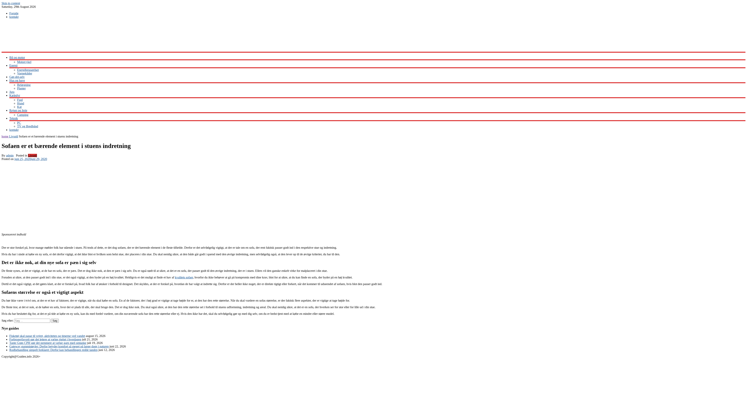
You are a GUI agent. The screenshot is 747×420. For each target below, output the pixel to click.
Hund (20, 103)
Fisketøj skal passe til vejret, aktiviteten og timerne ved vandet (47, 336)
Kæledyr (14, 95)
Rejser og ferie (18, 110)
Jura (11, 92)
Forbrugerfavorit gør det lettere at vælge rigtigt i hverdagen (45, 339)
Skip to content (11, 3)
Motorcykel (24, 62)
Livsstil (13, 136)
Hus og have (17, 80)
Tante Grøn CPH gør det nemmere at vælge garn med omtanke (47, 343)
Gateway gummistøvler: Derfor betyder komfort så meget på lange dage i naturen (59, 346)
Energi (13, 65)
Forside (13, 13)
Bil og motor (17, 57)
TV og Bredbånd (27, 126)
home (5, 136)
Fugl (20, 100)
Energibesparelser (28, 70)
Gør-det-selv (17, 77)
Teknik (13, 118)
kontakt (13, 16)
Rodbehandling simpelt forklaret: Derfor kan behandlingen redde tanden (53, 350)
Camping (22, 114)
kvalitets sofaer (184, 277)
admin (10, 155)
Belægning (24, 85)
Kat (19, 106)
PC (19, 122)
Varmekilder (24, 73)
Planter (21, 88)
